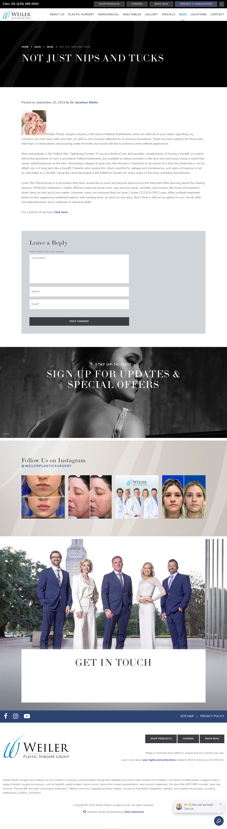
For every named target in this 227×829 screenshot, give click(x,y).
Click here (61, 212)
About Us (57, 14)
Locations (199, 14)
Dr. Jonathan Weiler (84, 102)
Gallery (151, 14)
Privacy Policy (212, 716)
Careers (137, 4)
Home (24, 47)
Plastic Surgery (81, 14)
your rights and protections (159, 760)
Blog (183, 14)
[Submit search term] (221, 4)
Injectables (132, 14)
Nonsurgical (108, 14)
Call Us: (21, 4)
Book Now (161, 4)
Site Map (187, 716)
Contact (217, 14)
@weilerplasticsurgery (46, 466)
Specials (168, 14)
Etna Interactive (134, 812)
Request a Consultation (196, 4)
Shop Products (109, 4)
